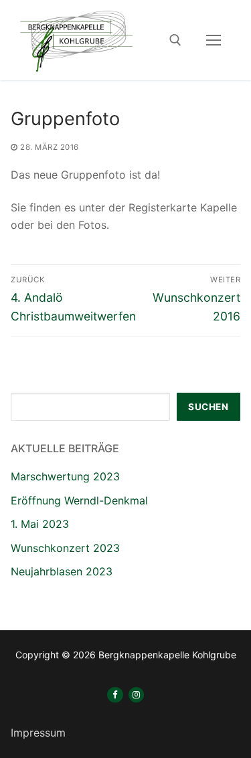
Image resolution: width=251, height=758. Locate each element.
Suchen (208, 406)
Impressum (38, 732)
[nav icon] (213, 40)
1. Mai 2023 (40, 524)
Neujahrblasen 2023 (61, 571)
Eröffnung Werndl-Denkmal (79, 500)
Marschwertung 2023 (65, 476)
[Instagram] (136, 694)
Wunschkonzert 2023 (65, 548)
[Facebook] (114, 694)
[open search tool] (175, 40)
